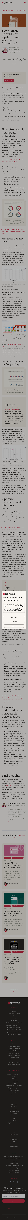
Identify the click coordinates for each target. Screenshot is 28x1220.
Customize (14, 621)
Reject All (14, 626)
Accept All (14, 617)
